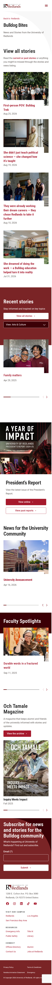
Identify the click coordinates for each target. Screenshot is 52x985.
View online (24, 502)
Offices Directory (13, 947)
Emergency (31, 972)
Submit (24, 867)
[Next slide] (47, 397)
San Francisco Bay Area (16, 920)
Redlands (11, 18)
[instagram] (14, 903)
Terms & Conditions (34, 967)
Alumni (30, 947)
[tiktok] (28, 903)
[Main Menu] (46, 5)
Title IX (30, 931)
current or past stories (24, 58)
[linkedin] (21, 903)
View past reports (24, 510)
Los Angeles (32, 916)
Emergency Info (13, 931)
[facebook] (7, 903)
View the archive (15, 733)
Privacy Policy (8, 967)
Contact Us (11, 951)
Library (30, 936)
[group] (26, 363)
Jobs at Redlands (35, 951)
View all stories (24, 316)
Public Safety (11, 936)
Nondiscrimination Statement (14, 972)
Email (6, 851)
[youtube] (35, 903)
